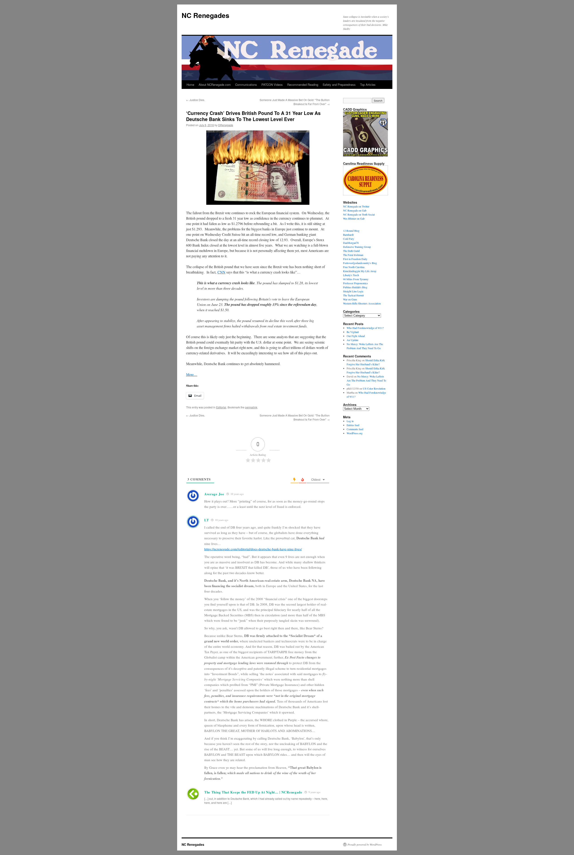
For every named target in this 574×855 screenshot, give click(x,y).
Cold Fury (348, 238)
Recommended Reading (302, 84)
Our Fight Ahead (356, 336)
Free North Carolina (353, 267)
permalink (251, 407)
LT (206, 520)
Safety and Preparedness (339, 84)
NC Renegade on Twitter (356, 206)
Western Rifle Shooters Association (362, 303)
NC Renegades (205, 15)
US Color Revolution (374, 388)
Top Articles (368, 84)
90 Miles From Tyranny (355, 279)
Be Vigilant (353, 332)
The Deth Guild (351, 251)
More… (191, 374)
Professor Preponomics (355, 283)
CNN (221, 272)
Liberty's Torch (351, 275)
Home (190, 84)
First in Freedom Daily (355, 259)
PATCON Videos (272, 84)
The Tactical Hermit (353, 295)
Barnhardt (348, 234)
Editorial (221, 407)
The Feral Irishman (353, 255)
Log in (350, 421)
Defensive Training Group (357, 247)
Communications (246, 84)
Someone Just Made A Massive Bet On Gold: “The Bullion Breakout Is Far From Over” (295, 102)
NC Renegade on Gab (354, 210)
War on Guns (350, 299)
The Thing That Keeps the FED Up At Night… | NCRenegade (253, 792)
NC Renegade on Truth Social (359, 214)
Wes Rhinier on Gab (354, 218)
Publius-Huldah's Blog (355, 287)
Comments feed (355, 429)
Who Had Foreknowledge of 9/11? (365, 328)
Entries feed (353, 425)
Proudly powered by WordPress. (365, 844)
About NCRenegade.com (215, 84)
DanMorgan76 (351, 243)
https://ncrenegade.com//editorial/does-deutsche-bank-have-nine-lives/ (253, 549)
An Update (352, 340)
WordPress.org (355, 433)
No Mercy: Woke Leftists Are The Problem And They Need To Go (366, 380)
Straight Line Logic (353, 291)
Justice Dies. (195, 100)
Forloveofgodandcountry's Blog (360, 263)
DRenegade (225, 125)
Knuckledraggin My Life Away (359, 271)
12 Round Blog (351, 230)
